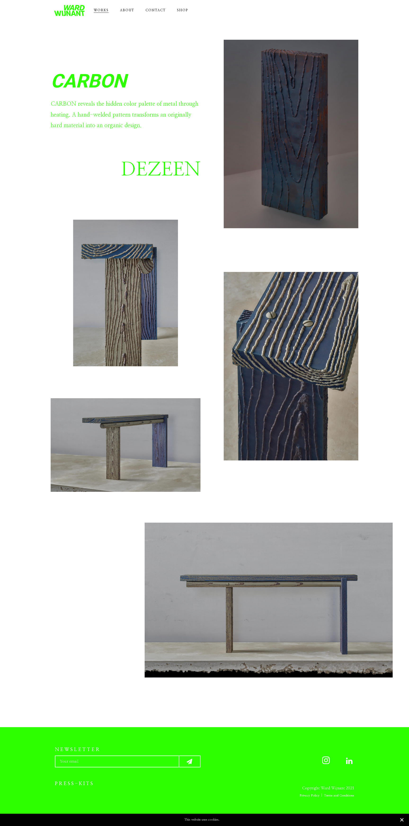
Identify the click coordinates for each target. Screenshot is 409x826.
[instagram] (322, 761)
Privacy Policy (310, 795)
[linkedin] (344, 761)
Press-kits (74, 783)
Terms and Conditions (339, 795)
